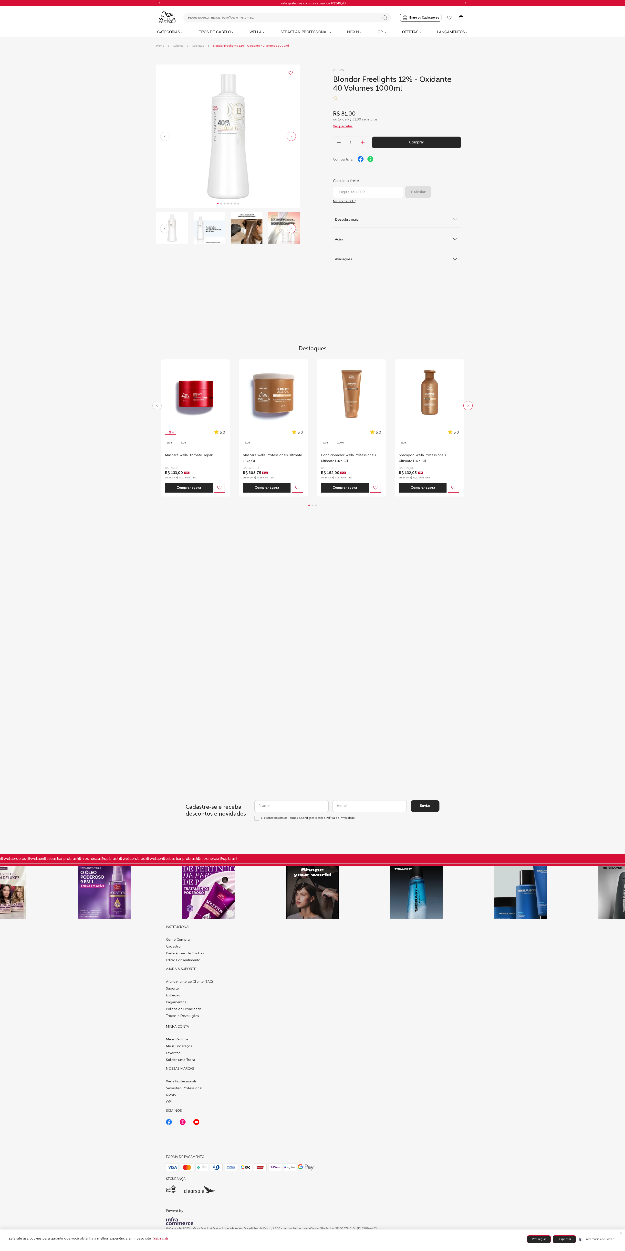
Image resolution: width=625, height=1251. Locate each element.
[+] (362, 142)
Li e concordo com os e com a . (308, 818)
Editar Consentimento (183, 960)
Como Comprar (178, 939)
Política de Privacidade (340, 818)
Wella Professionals (181, 1081)
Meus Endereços (179, 1046)
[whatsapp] (370, 159)
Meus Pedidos (177, 1039)
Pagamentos (176, 1002)
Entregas (173, 995)
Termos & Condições (301, 818)
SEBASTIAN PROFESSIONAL (304, 32)
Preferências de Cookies (185, 953)
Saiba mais (160, 1238)
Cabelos (178, 45)
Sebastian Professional (184, 1088)
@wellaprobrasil (13, 859)
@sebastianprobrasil (60, 859)
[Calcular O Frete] (418, 192)
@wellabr (35, 859)
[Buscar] (385, 18)
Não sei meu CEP (344, 201)
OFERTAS (410, 32)
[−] (338, 142)
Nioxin (171, 1095)
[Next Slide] (465, 2)
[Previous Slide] (160, 2)
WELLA (256, 32)
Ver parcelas (343, 126)
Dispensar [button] (564, 1239)
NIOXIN (353, 32)
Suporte (172, 988)
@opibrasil (110, 859)
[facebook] (361, 159)
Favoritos (173, 1053)
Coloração (198, 45)
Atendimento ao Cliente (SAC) (189, 981)
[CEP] (368, 188)
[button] (596, 1239)
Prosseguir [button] (539, 1239)
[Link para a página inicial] (160, 46)
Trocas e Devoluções (182, 1016)
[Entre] (420, 18)
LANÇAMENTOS (451, 32)
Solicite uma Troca (180, 1060)
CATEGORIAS (168, 32)
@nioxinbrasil (89, 859)
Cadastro (173, 946)
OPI (380, 32)
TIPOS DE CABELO (215, 32)
